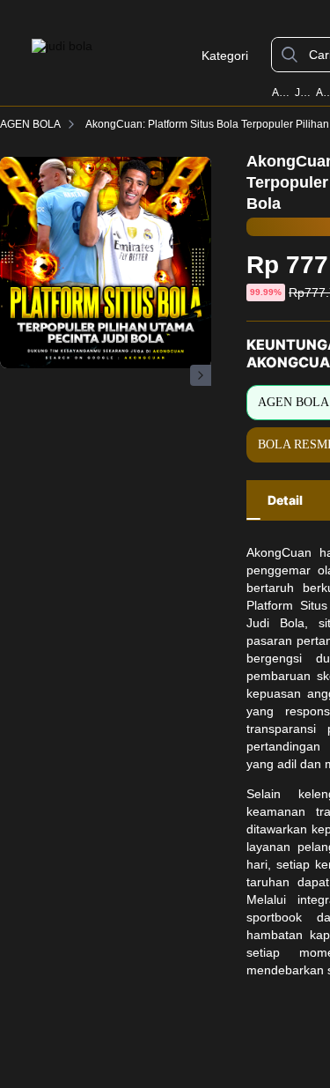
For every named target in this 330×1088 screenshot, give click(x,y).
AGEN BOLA (30, 124)
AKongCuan (282, 92)
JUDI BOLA (304, 92)
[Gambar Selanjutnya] (200, 375)
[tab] (285, 500)
